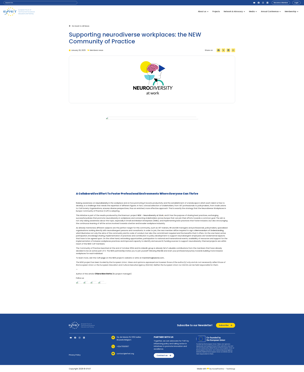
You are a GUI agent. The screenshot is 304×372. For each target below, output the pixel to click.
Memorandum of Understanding (209, 230)
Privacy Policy (75, 355)
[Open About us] (208, 11)
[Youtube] (254, 3)
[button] (218, 50)
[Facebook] (259, 3)
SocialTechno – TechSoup (223, 368)
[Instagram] (263, 3)
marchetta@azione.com (153, 258)
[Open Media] (256, 11)
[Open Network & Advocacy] (244, 11)
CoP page (101, 258)
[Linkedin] (267, 3)
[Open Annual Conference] (280, 11)
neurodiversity (102, 203)
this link (160, 251)
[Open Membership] (298, 11)
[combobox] (40, 2)
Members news (96, 50)
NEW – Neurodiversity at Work (150, 215)
